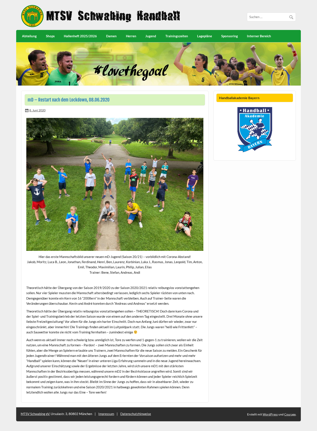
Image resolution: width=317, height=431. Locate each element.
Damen (111, 36)
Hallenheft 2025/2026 (80, 36)
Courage (290, 414)
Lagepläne (204, 36)
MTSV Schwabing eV (35, 414)
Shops (50, 36)
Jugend (150, 36)
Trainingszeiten (176, 36)
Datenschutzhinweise (135, 414)
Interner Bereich (259, 36)
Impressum (106, 414)
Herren (131, 36)
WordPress (270, 414)
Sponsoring (229, 36)
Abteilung (29, 36)
